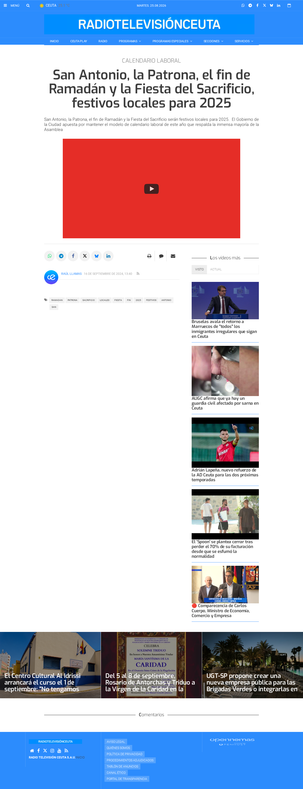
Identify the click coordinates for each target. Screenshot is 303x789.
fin (129, 300)
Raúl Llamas (71, 273)
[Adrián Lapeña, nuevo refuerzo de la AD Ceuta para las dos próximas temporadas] (225, 443)
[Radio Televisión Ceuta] (149, 24)
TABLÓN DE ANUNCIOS (122, 766)
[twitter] (45, 750)
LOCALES (104, 300)
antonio (166, 300)
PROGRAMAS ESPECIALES (171, 41)
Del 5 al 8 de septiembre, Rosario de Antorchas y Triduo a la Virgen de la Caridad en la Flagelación (150, 686)
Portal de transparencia (127, 779)
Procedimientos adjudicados (130, 760)
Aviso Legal (116, 741)
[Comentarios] (161, 256)
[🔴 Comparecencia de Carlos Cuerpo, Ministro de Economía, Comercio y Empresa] (225, 584)
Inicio (54, 41)
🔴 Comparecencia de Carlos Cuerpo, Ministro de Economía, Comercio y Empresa (221, 610)
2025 (138, 300)
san (54, 307)
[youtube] (59, 750)
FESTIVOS (151, 300)
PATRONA (72, 300)
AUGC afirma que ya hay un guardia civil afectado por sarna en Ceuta (225, 403)
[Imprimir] (149, 256)
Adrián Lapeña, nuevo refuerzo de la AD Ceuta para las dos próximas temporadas (225, 475)
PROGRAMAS (128, 41)
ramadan (57, 300)
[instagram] (52, 750)
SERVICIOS (242, 41)
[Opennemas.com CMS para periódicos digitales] (232, 741)
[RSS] (66, 750)
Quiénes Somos (118, 748)
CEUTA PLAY (78, 41)
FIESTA (118, 300)
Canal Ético (116, 772)
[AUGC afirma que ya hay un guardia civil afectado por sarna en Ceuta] (225, 371)
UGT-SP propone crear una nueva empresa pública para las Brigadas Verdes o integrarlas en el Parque (252, 686)
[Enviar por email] (173, 256)
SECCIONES (212, 41)
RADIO (102, 41)
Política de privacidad (124, 754)
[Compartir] (243, 5)
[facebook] (38, 750)
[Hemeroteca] (289, 5)
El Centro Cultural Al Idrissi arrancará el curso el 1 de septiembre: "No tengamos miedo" (42, 686)
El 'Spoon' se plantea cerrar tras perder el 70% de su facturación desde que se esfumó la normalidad (222, 549)
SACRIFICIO (89, 300)
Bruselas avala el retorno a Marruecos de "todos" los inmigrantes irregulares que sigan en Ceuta (224, 329)
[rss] (138, 273)
